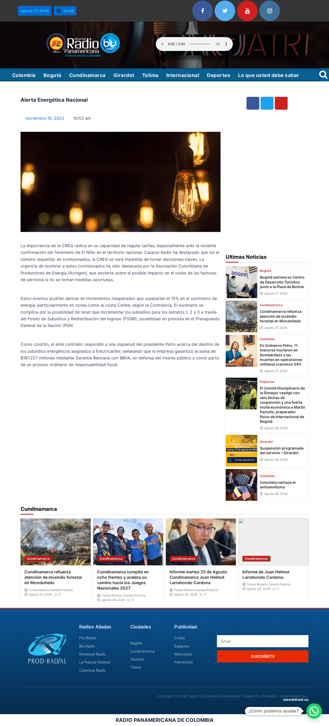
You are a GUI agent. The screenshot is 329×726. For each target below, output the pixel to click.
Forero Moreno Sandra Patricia (51, 590)
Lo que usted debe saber (268, 75)
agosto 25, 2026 (185, 594)
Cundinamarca (87, 75)
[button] (314, 711)
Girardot (123, 75)
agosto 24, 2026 (258, 588)
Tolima (150, 75)
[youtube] (247, 11)
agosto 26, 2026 (275, 428)
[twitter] (225, 11)
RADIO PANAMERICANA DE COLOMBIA (165, 720)
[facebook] (202, 11)
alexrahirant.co (295, 699)
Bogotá (52, 75)
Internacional (182, 75)
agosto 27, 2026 (275, 293)
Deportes (218, 75)
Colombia (24, 75)
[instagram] (269, 11)
